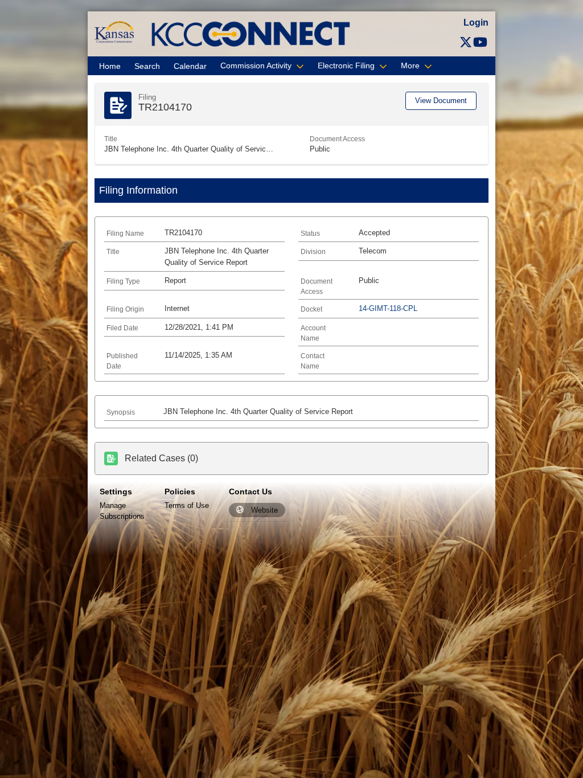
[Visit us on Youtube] (480, 42)
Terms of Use (187, 505)
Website (264, 510)
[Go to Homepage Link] (114, 31)
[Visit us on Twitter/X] (465, 42)
